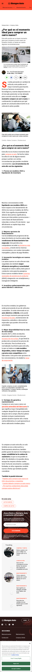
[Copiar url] (25, 77)
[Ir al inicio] (9, 620)
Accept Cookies (16, 668)
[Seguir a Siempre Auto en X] (6, 624)
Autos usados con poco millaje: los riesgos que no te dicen (21, 552)
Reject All (16, 663)
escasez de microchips (10, 339)
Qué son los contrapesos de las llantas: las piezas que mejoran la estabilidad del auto (22, 566)
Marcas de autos (8, 7)
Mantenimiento (21, 7)
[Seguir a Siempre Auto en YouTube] (13, 624)
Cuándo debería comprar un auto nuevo (16, 483)
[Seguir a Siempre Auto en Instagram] (9, 624)
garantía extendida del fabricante (14, 406)
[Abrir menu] (3, 4)
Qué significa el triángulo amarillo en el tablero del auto (21, 590)
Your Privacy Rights (16, 658)
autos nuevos (7, 502)
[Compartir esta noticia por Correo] (20, 77)
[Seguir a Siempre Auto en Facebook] (2, 624)
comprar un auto (11, 154)
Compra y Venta (14, 25)
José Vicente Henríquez (17, 71)
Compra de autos (8, 506)
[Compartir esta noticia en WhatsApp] (7, 77)
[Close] (30, 643)
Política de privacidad (9, 536)
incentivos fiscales (8, 318)
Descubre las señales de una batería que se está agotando (22, 603)
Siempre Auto (5, 25)
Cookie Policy (15, 654)
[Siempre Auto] (16, 3)
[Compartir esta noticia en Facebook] (11, 77)
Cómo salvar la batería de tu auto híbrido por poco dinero (21, 578)
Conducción (20, 560)
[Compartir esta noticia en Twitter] (16, 77)
